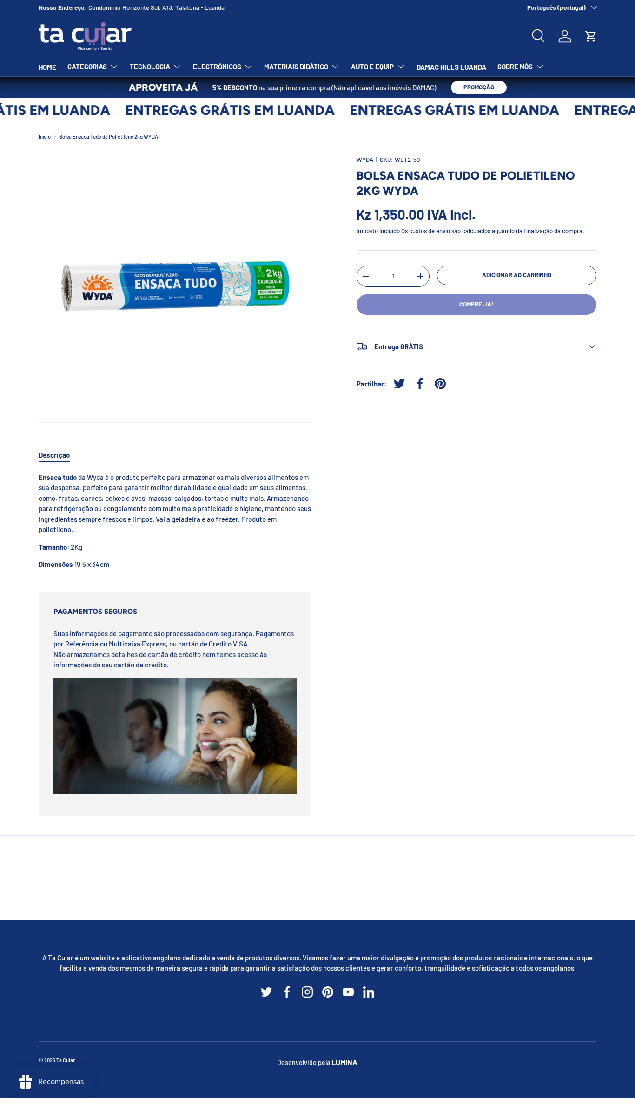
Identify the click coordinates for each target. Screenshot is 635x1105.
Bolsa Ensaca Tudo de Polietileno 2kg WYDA (108, 136)
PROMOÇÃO (478, 87)
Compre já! (476, 304)
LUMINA (344, 1062)
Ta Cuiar (65, 1060)
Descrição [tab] (54, 455)
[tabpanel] (175, 521)
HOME (47, 67)
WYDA (365, 159)
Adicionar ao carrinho (516, 275)
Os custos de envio (425, 230)
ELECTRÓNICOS (217, 66)
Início (45, 136)
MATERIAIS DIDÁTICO (296, 66)
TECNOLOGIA (150, 66)
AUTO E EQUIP (372, 66)
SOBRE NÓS (515, 66)
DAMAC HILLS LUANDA (451, 67)
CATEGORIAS (87, 66)
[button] (591, 36)
